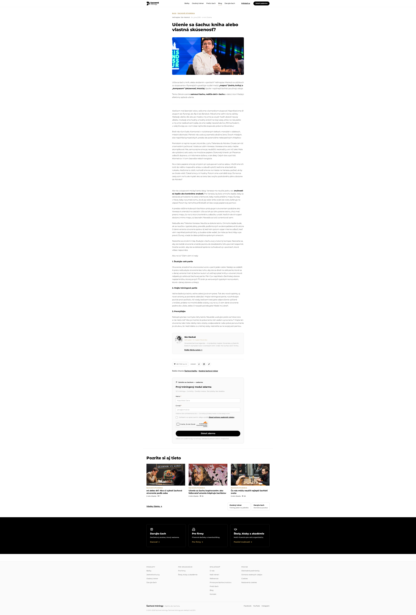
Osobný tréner (198, 3)
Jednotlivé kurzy (153, 575)
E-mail (179, 406)
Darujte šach (230, 3)
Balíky (186, 3)
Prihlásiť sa (245, 3)
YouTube (256, 606)
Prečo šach (211, 3)
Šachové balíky (190, 371)
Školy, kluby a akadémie (187, 575)
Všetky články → (154, 506)
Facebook (247, 606)
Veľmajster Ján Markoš (181, 17)
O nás (212, 571)
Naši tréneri (214, 575)
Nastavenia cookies (249, 582)
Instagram (266, 606)
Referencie (214, 578)
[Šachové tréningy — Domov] (152, 3)
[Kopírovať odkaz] (209, 364)
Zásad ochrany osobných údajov (221, 417)
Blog (220, 3)
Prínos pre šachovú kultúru (220, 582)
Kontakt (213, 594)
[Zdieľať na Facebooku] (199, 364)
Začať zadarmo (261, 3)
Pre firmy (182, 571)
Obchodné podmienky (250, 571)
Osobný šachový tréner (208, 371)
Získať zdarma (208, 433)
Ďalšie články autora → (193, 350)
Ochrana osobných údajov (251, 575)
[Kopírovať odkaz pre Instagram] (204, 364)
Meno (178, 396)
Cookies (244, 578)
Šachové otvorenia (186, 13)
